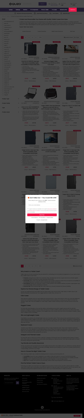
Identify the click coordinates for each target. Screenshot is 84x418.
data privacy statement (52, 208)
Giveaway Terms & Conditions (34, 210)
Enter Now (42, 214)
